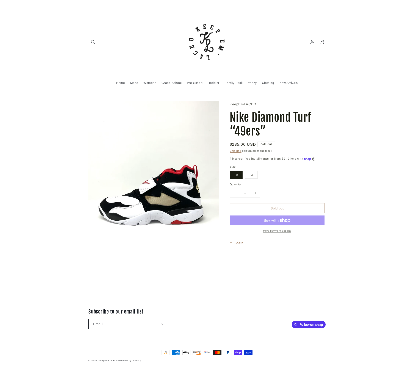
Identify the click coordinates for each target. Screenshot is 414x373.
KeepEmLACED (108, 360)
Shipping (236, 150)
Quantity (235, 184)
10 (238, 176)
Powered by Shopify (129, 360)
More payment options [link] (277, 230)
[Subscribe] (161, 324)
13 (253, 176)
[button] (93, 42)
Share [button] (239, 242)
